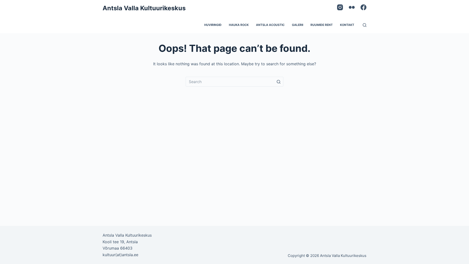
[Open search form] (364, 25)
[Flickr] (352, 7)
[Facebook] (363, 7)
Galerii (297, 25)
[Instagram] (340, 7)
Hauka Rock (239, 25)
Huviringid (213, 25)
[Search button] (278, 82)
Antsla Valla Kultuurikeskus (144, 8)
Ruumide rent (321, 25)
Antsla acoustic (270, 25)
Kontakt (347, 25)
